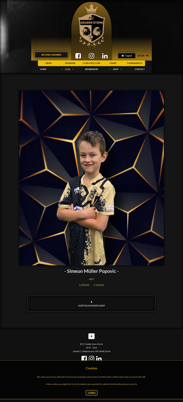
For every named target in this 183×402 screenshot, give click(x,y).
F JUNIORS (99, 285)
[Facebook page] (78, 56)
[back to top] (91, 336)
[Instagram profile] (91, 56)
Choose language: (126, 51)
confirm (91, 393)
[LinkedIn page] (105, 56)
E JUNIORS (84, 285)
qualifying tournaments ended (91, 305)
